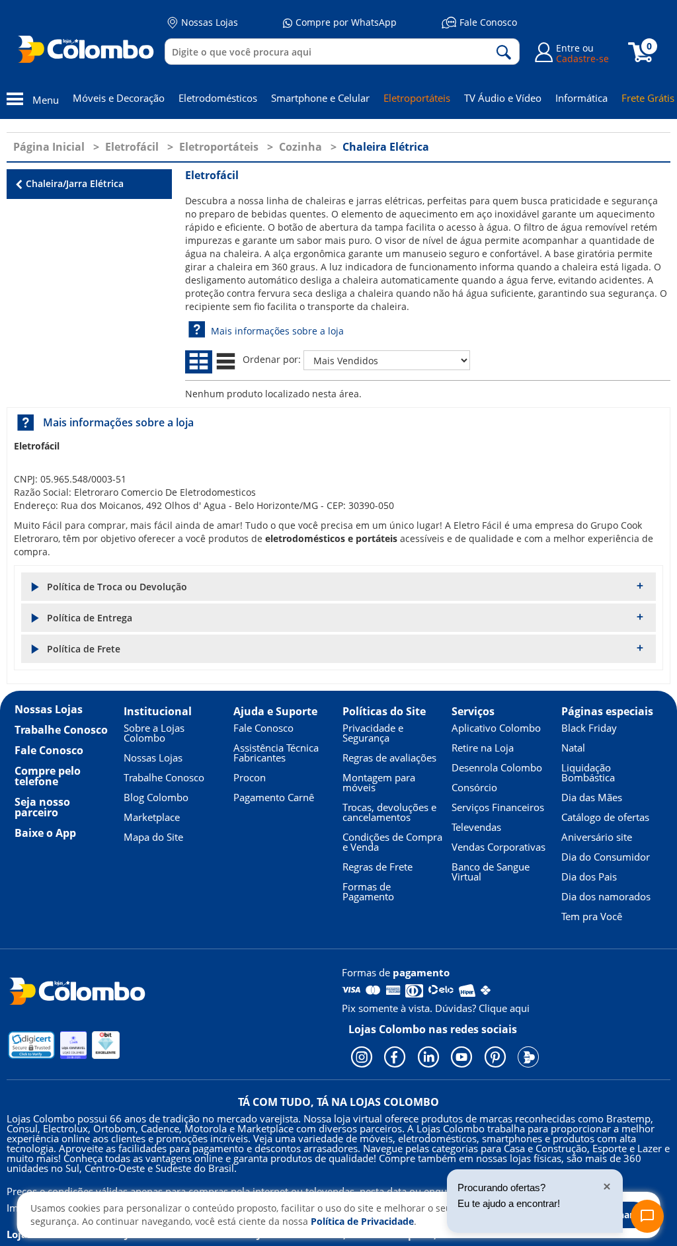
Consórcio (474, 787)
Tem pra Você (591, 916)
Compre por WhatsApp (346, 22)
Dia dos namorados (606, 896)
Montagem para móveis (378, 782)
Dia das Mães (591, 797)
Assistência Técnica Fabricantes (276, 752)
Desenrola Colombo (497, 767)
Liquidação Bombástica (588, 772)
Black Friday (589, 727)
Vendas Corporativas (498, 846)
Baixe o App (45, 833)
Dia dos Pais (589, 876)
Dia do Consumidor (605, 856)
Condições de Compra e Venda (392, 841)
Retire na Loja (483, 747)
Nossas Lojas (209, 22)
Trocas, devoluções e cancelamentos (389, 812)
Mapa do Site (153, 836)
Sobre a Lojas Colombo (154, 732)
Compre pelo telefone (48, 776)
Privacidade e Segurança (372, 732)
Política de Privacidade (362, 1221)
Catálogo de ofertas (605, 817)
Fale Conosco (488, 22)
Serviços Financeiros (498, 807)
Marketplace (152, 817)
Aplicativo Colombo (496, 727)
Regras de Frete (377, 866)
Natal (573, 747)
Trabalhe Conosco (61, 729)
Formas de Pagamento (368, 891)
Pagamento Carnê (273, 797)
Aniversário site (596, 836)
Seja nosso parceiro (42, 807)
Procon (249, 777)
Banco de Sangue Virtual (491, 871)
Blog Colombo (156, 797)
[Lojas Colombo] (89, 49)
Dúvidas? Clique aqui (482, 1008)
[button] (338, 586)
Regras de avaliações (389, 757)
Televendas (476, 827)
